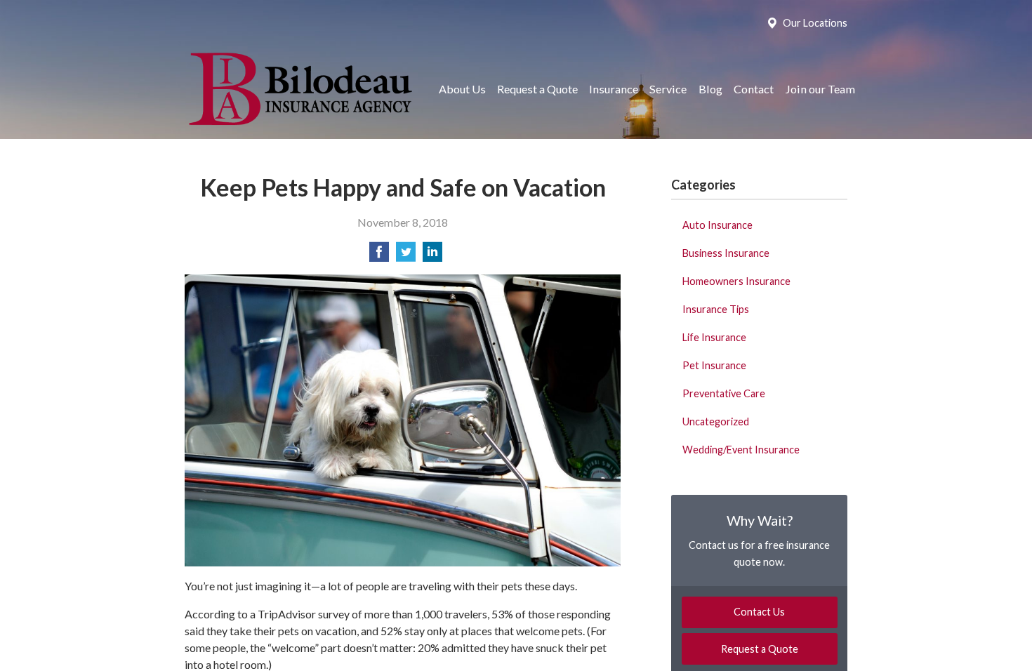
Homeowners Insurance (736, 281)
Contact (754, 88)
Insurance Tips (715, 309)
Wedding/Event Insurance (741, 450)
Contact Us (759, 612)
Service (668, 88)
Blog (710, 88)
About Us (462, 88)
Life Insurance (714, 337)
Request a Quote (537, 88)
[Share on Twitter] (406, 256)
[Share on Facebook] (379, 256)
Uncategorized (715, 421)
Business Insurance (725, 253)
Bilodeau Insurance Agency (299, 89)
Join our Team (820, 88)
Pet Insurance (714, 365)
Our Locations (815, 23)
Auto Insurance (717, 225)
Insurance (613, 88)
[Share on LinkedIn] (432, 256)
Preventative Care (723, 393)
